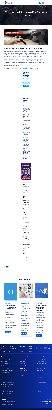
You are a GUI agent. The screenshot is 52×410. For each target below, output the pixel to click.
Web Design (4, 361)
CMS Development (5, 368)
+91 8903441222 (10, 404)
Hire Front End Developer (7, 391)
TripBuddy (22, 375)
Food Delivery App (40, 359)
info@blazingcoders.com (11, 401)
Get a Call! (26, 85)
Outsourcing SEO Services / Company (26, 310)
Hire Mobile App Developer (7, 389)
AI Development (5, 375)
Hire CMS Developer (6, 386)
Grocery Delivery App (41, 361)
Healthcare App (23, 365)
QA (6, 303)
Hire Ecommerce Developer (7, 382)
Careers (39, 391)
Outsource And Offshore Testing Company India (10, 307)
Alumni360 (22, 373)
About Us (40, 387)
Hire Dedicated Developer (7, 384)
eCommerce (39, 303)
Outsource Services (42, 380)
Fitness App (22, 363)
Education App (23, 359)
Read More (8, 332)
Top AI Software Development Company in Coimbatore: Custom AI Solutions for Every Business (26, 129)
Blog (18, 17)
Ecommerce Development (7, 370)
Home (14, 17)
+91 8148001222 (9, 403)
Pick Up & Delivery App (41, 363)
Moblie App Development (7, 365)
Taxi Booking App (40, 365)
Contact (40, 393)
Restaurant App (40, 370)
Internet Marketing (5, 372)
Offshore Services (42, 382)
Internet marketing (26, 303)
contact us (35, 68)
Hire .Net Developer (6, 393)
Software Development (6, 359)
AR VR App (22, 361)
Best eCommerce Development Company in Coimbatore (41, 308)
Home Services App (41, 368)
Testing (9, 303)
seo (22, 304)
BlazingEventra (23, 370)
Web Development (5, 363)
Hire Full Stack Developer (7, 380)
